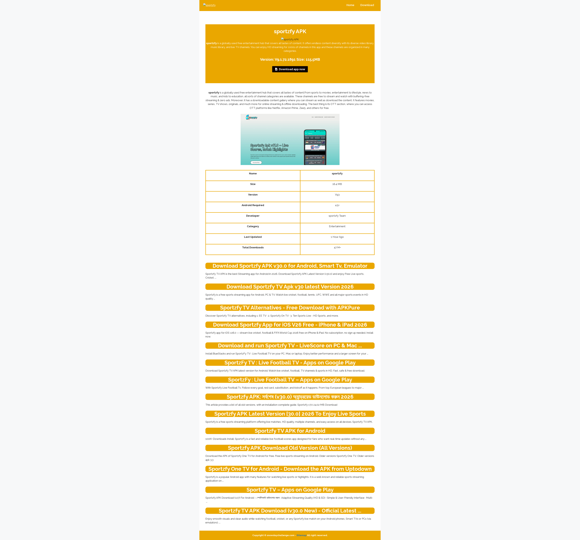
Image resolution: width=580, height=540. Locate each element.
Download (367, 5)
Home (350, 5)
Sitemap (301, 535)
